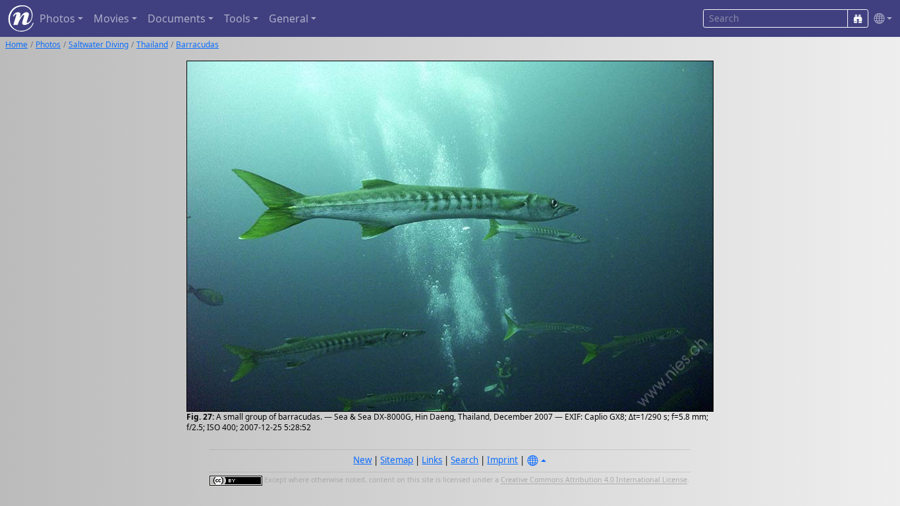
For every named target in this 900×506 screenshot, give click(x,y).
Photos (48, 44)
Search (464, 460)
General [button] (288, 18)
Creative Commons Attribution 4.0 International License (594, 480)
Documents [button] (177, 18)
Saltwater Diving (98, 44)
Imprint (502, 460)
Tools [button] (237, 18)
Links (432, 460)
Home (16, 44)
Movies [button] (111, 18)
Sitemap (396, 460)
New (362, 460)
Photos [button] (57, 18)
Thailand (152, 44)
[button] (880, 19)
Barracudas (197, 44)
